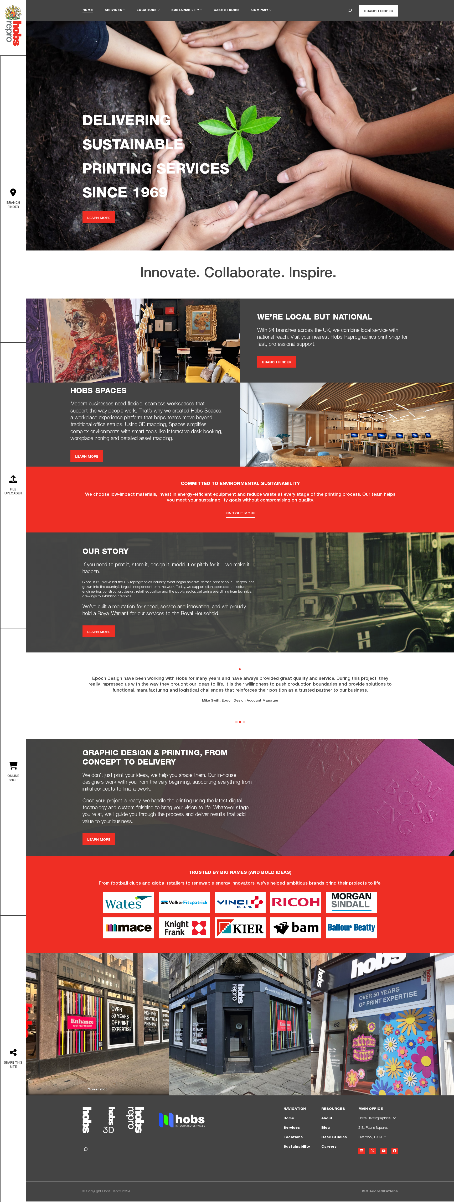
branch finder (276, 362)
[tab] (236, 722)
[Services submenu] (124, 10)
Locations (293, 1137)
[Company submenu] (270, 10)
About (327, 1118)
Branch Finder (378, 11)
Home (288, 1118)
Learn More (98, 218)
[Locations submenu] (159, 10)
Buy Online (13, 773)
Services (291, 1128)
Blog (325, 1128)
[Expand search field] (349, 10)
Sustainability (296, 1147)
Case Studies (334, 1137)
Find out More (240, 513)
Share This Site (13, 1060)
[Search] (86, 1149)
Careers (329, 1147)
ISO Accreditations (380, 1191)
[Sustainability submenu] (201, 10)
